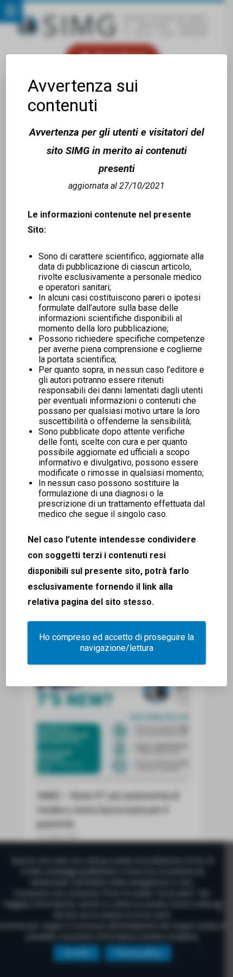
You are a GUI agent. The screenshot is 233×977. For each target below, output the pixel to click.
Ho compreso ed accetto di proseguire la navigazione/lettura (116, 642)
